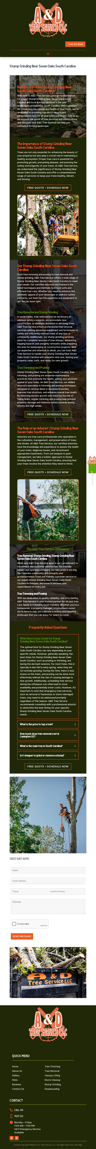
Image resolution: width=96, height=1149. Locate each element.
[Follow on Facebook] (17, 1138)
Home (15, 1066)
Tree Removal (52, 1071)
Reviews (16, 1084)
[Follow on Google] (12, 1138)
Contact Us (18, 1089)
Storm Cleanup (52, 1080)
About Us (17, 1071)
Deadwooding (52, 1089)
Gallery (16, 1075)
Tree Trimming (52, 1066)
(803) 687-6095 (19, 858)
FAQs (15, 1080)
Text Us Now (75, 44)
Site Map (78, 1145)
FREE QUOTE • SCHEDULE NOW (47, 187)
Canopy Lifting (52, 1075)
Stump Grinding (53, 1084)
